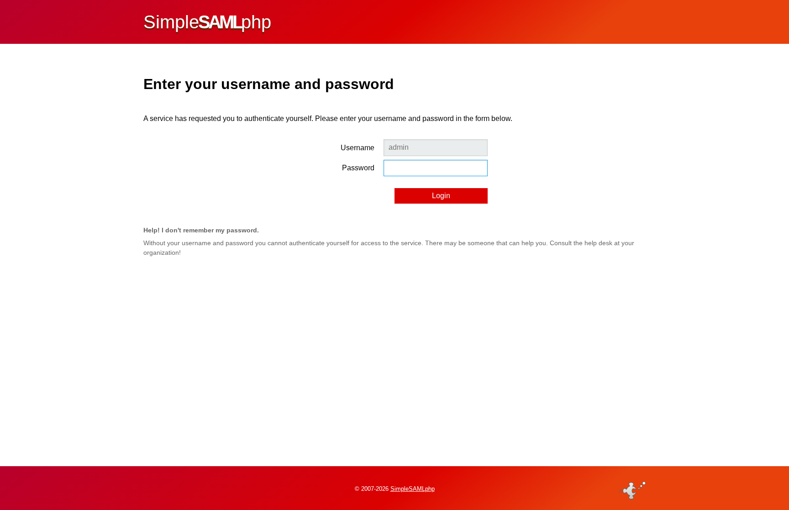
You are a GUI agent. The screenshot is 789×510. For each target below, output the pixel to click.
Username (357, 148)
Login (441, 196)
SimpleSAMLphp (412, 488)
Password (358, 168)
